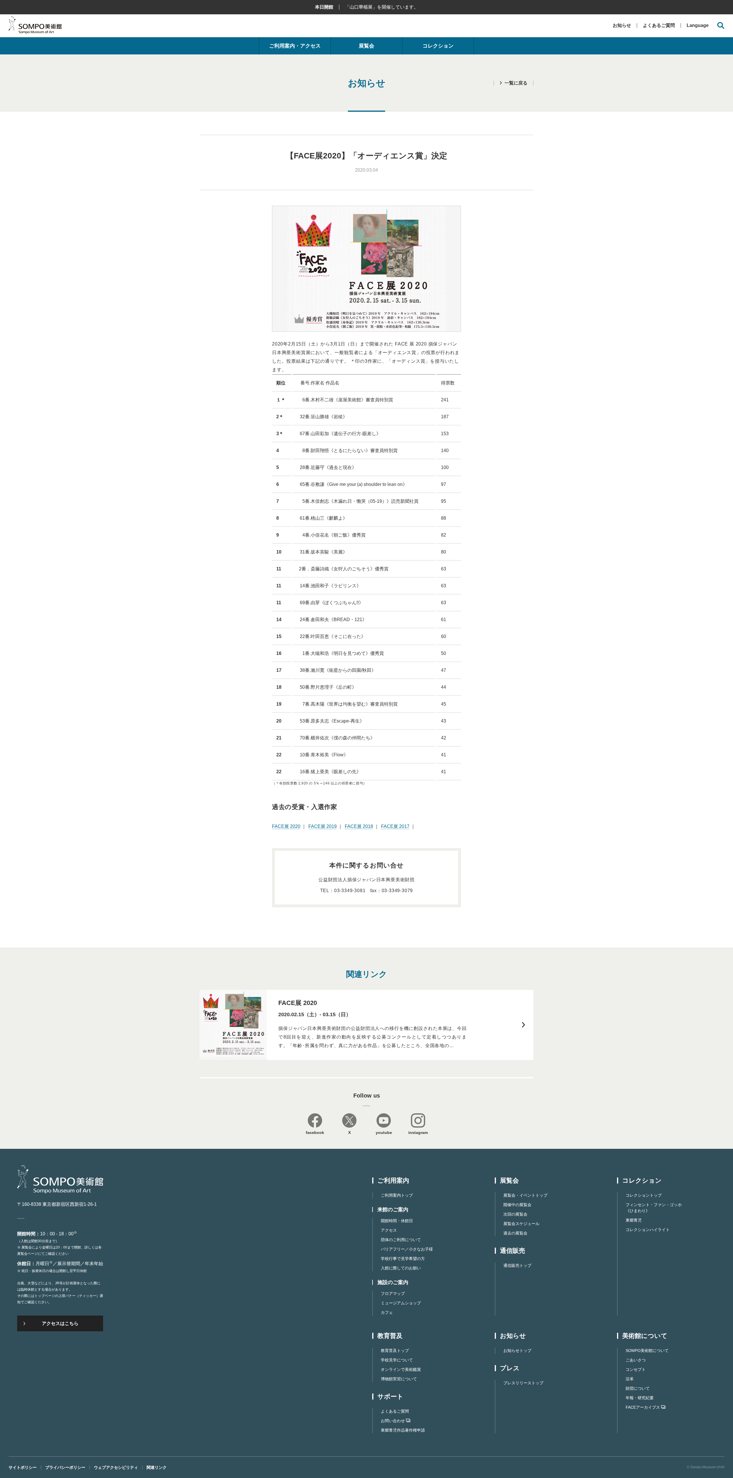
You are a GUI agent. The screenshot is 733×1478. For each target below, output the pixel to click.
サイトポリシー (23, 1467)
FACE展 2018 (359, 826)
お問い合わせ (393, 1420)
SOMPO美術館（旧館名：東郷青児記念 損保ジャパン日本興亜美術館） (35, 26)
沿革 (630, 1379)
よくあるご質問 (659, 25)
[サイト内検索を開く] (720, 26)
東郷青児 (634, 1220)
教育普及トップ (395, 1350)
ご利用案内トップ (397, 1195)
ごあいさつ (636, 1360)
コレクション (438, 46)
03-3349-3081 (350, 890)
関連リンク (157, 1467)
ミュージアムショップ (401, 1303)
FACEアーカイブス (643, 1407)
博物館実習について (399, 1379)
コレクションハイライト (648, 1229)
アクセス (389, 1230)
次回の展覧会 (515, 1214)
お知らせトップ (517, 1350)
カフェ (387, 1312)
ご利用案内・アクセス (295, 46)
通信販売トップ (517, 1265)
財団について (638, 1388)
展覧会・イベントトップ (525, 1195)
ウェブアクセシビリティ (116, 1467)
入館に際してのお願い (401, 1268)
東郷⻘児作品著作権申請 (403, 1430)
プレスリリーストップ (523, 1383)
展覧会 (366, 46)
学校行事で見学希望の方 (403, 1258)
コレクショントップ (644, 1195)
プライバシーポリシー (65, 1467)
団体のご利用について (401, 1239)
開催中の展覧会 (517, 1204)
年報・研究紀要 (640, 1397)
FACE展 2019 (322, 826)
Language (698, 25)
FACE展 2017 (395, 826)
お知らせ (622, 25)
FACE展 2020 (286, 826)
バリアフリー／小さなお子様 (407, 1249)
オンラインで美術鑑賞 (401, 1369)
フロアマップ (393, 1293)
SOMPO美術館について (647, 1350)
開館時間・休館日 (397, 1220)
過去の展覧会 (515, 1233)
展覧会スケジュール (521, 1223)
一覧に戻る (516, 83)
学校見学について (397, 1360)
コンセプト (636, 1369)
